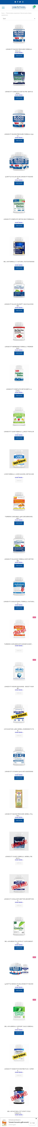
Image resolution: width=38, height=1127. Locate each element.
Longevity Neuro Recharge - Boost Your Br (19, 688)
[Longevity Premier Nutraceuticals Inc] (19, 7)
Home (2, 13)
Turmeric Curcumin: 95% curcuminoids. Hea (19, 518)
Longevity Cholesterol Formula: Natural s (19, 603)
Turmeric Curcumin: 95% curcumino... (20, 1122)
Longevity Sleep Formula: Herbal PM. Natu (19, 858)
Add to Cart (19, 55)
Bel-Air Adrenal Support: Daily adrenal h (19, 1028)
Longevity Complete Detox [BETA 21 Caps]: (19, 391)
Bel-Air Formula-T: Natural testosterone (19, 263)
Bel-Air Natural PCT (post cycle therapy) (19, 1113)
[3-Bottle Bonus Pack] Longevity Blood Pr (19, 985)
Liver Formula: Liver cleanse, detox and (19, 476)
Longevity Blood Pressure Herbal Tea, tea (19, 815)
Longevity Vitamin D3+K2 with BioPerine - (19, 773)
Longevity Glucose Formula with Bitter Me (19, 561)
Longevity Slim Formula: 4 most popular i (19, 433)
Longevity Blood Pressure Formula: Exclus (19, 51)
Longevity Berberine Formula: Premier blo (19, 348)
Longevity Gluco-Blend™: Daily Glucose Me (19, 306)
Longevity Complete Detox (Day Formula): (19, 221)
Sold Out (19, 480)
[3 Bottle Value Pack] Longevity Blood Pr (19, 178)
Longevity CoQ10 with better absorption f (19, 901)
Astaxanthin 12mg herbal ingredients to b (19, 731)
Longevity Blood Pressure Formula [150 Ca (19, 136)
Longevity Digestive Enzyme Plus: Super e (19, 1070)
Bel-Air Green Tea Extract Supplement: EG (19, 943)
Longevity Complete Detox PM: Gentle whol (19, 93)
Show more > (19, 52)
